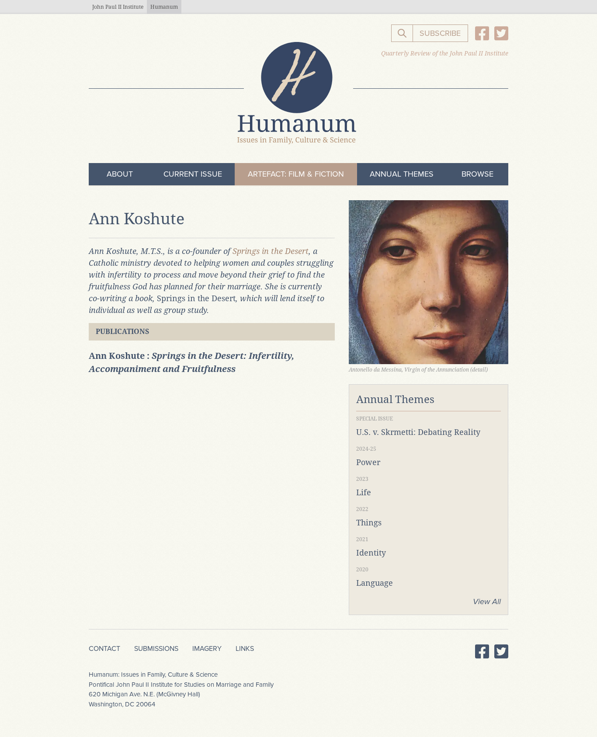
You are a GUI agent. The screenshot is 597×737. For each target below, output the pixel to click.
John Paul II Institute (117, 7)
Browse (477, 174)
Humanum (164, 7)
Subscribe (440, 33)
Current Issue (192, 174)
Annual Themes (402, 174)
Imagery (207, 648)
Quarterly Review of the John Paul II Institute (444, 53)
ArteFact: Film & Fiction (296, 174)
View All (487, 601)
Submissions (156, 648)
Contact (104, 648)
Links (245, 648)
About (120, 174)
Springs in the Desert (271, 251)
